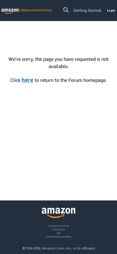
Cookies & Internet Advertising (58, 236)
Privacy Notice (58, 229)
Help (59, 233)
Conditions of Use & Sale (58, 226)
